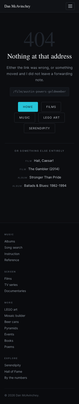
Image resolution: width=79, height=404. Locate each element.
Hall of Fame (13, 371)
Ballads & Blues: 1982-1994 (39, 185)
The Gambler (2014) (39, 169)
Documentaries (15, 291)
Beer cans (11, 322)
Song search (13, 247)
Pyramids (11, 328)
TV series (11, 285)
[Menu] (70, 6)
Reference (11, 260)
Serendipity (39, 128)
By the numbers (15, 377)
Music (24, 117)
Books (8, 340)
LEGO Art (51, 117)
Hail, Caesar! (39, 160)
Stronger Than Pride (39, 177)
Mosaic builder (14, 315)
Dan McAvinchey (17, 6)
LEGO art (10, 309)
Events (9, 334)
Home (28, 107)
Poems (9, 347)
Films (51, 107)
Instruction (12, 254)
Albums (9, 241)
